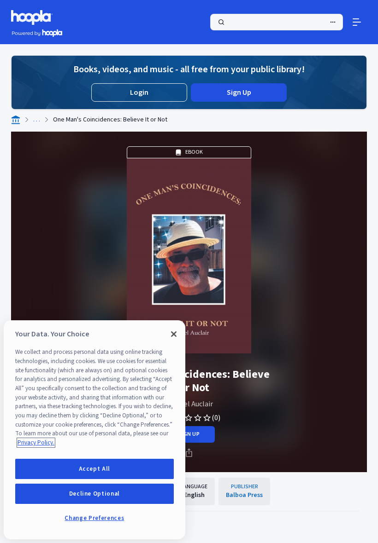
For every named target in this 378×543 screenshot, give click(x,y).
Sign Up (239, 92)
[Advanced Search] (333, 22)
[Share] (189, 452)
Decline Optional (94, 494)
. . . (36, 119)
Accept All (95, 469)
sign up (189, 434)
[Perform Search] (276, 22)
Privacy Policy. (36, 443)
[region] (94, 429)
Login (139, 92)
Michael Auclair (189, 404)
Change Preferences (94, 518)
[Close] (174, 334)
